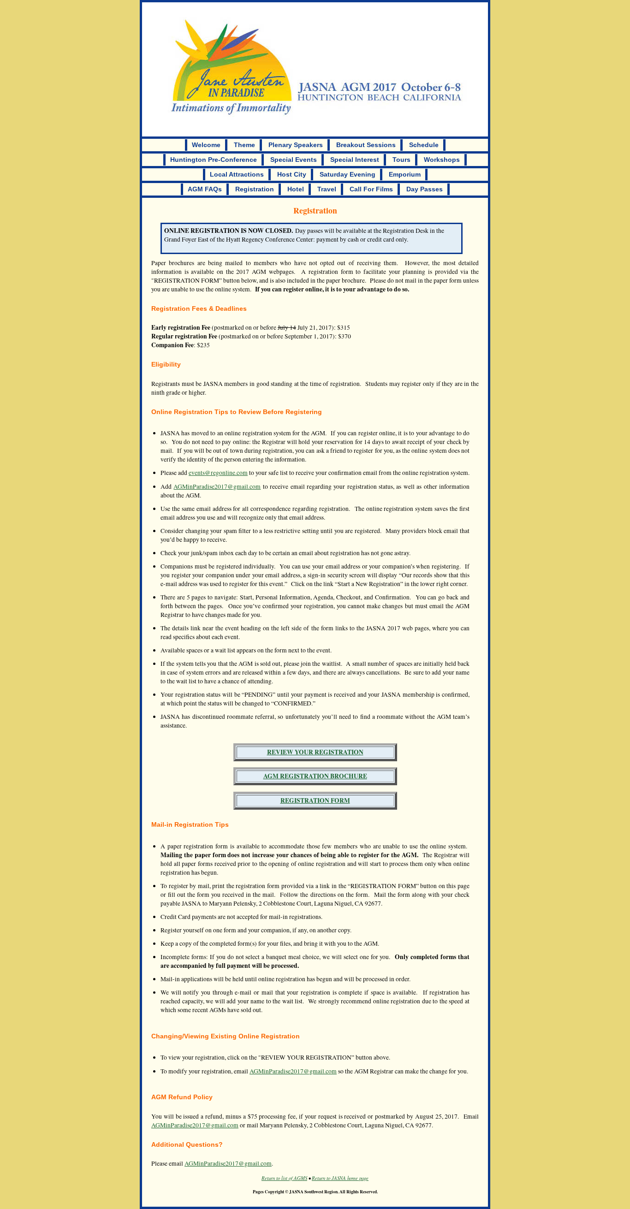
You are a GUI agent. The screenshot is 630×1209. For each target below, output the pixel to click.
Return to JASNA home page (340, 1177)
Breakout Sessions (366, 145)
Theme (244, 145)
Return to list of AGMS (284, 1177)
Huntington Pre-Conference (213, 159)
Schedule (424, 145)
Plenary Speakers (295, 145)
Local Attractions (237, 174)
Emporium (405, 174)
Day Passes (424, 189)
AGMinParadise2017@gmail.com (217, 486)
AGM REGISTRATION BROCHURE (315, 776)
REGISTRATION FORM (315, 800)
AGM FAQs (205, 189)
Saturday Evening (347, 174)
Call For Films (371, 189)
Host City (291, 174)
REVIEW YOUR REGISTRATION (315, 752)
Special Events (293, 159)
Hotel (295, 189)
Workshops (442, 159)
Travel (326, 189)
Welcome (206, 145)
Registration (254, 189)
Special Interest (354, 159)
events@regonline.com (218, 472)
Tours (401, 159)
